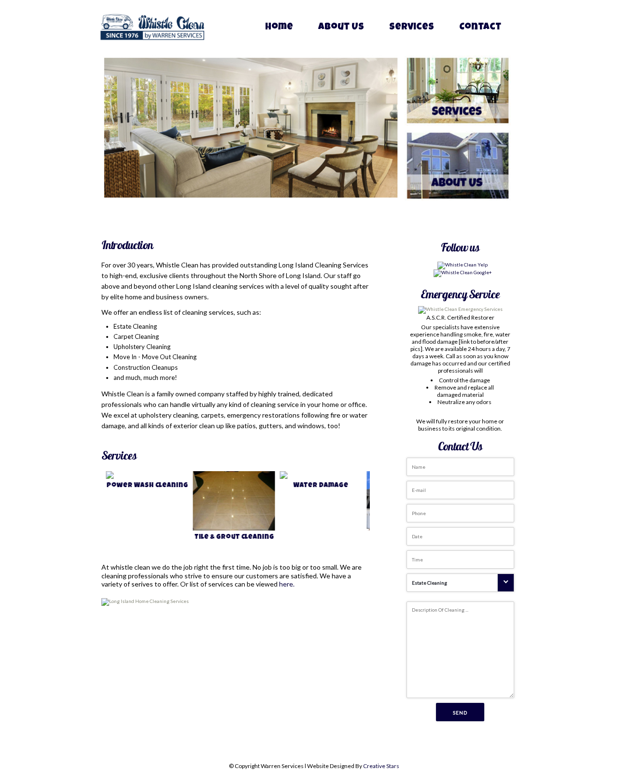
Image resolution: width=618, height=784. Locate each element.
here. (287, 584)
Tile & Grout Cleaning (230, 537)
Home (279, 27)
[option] (145, 511)
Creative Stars (381, 766)
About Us (341, 27)
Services (411, 27)
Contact (480, 27)
